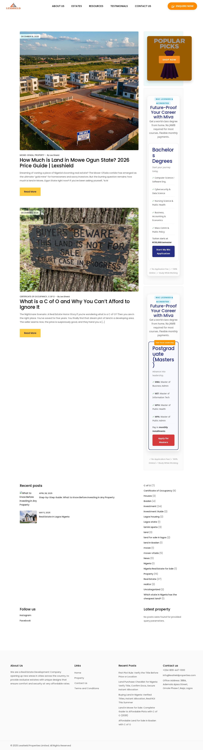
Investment (150, 506)
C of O (51, 296)
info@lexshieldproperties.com (178, 675)
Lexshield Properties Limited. (34, 745)
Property (39, 155)
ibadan (147, 501)
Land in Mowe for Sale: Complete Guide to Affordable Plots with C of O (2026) (138, 711)
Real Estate (150, 579)
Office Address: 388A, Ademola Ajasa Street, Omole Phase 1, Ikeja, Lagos (178, 684)
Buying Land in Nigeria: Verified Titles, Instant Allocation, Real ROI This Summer (137, 698)
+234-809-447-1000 (174, 670)
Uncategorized (152, 589)
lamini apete (151, 527)
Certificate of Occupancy (33, 296)
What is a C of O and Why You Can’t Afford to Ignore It (75, 304)
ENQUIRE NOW (184, 6)
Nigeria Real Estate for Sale (159, 568)
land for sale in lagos (155, 537)
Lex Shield (54, 155)
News (147, 558)
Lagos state (150, 521)
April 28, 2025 (45, 493)
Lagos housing (151, 516)
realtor (147, 584)
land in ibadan (151, 542)
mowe (147, 547)
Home (77, 672)
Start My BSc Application (163, 251)
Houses (148, 495)
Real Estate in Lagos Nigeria (54, 516)
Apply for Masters (163, 440)
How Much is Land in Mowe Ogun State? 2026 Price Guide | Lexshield (74, 163)
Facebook (25, 620)
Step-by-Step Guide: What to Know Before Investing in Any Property (76, 497)
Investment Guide (154, 511)
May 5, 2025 (44, 512)
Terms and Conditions (86, 688)
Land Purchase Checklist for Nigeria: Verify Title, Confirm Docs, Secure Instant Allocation (138, 685)
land (146, 532)
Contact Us (80, 683)
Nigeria (147, 563)
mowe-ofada (27, 155)
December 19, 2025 (30, 36)
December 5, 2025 (29, 212)
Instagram (25, 615)
